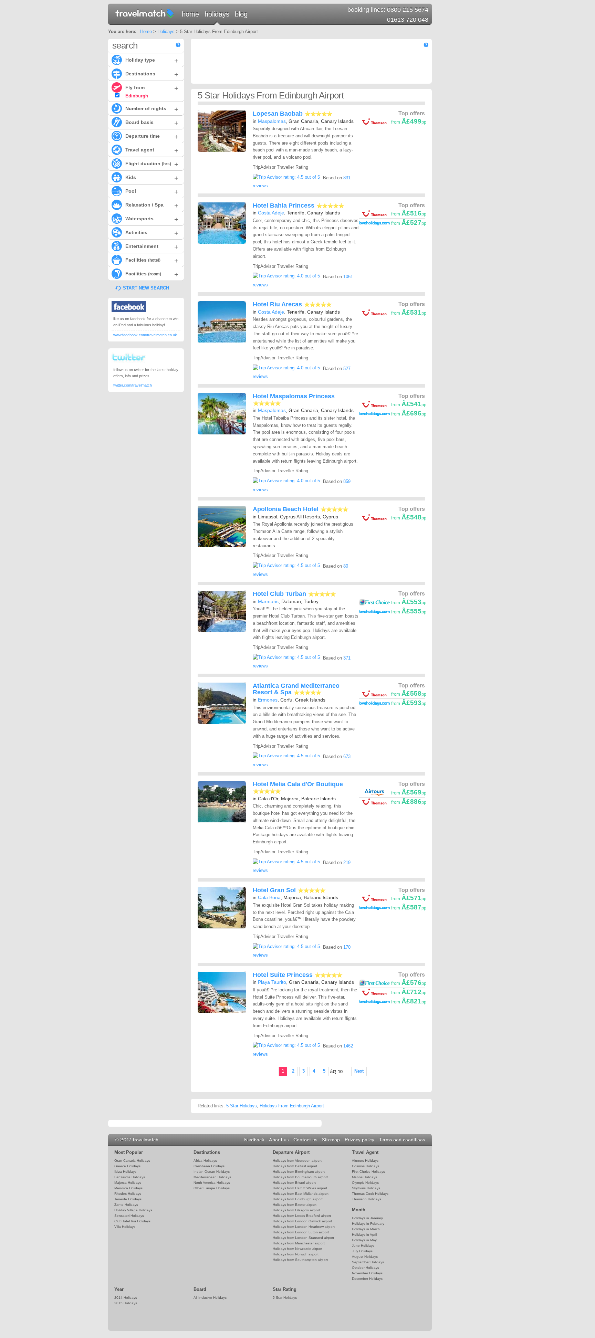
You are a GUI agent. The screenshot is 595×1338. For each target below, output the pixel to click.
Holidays (217, 14)
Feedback (254, 1140)
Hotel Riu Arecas (277, 304)
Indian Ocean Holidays (212, 1171)
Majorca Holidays (127, 1182)
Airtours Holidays (365, 1160)
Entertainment (151, 247)
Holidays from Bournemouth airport (300, 1177)
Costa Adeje (271, 212)
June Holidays (363, 1245)
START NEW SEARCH (146, 288)
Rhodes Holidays (127, 1193)
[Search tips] (178, 45)
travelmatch (145, 13)
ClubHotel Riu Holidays (132, 1221)
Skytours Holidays (366, 1188)
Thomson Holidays (366, 1199)
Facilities (151, 260)
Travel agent (151, 150)
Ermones (268, 700)
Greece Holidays (127, 1166)
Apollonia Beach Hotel (286, 509)
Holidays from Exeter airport (294, 1205)
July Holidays (362, 1251)
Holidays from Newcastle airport (297, 1249)
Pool (151, 192)
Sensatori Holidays (129, 1216)
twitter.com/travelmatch (132, 385)
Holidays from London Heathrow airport (304, 1227)
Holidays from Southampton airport (300, 1260)
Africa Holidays (205, 1160)
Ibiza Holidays (125, 1171)
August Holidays (365, 1256)
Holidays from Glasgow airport (296, 1210)
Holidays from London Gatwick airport (302, 1221)
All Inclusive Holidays (210, 1297)
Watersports (151, 219)
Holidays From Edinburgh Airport (292, 1105)
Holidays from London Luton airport (301, 1232)
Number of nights (151, 109)
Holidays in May (364, 1240)
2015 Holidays (125, 1303)
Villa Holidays (124, 1227)
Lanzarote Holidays (129, 1177)
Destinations (151, 74)
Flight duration (151, 164)
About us (279, 1140)
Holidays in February (368, 1223)
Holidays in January (367, 1218)
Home (190, 14)
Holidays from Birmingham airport (299, 1171)
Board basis (151, 123)
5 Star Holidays (241, 1105)
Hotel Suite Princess (283, 974)
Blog (241, 14)
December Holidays (367, 1279)
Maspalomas (272, 121)
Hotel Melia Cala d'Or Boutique (298, 784)
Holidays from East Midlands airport (300, 1193)
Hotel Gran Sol (274, 890)
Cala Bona (269, 897)
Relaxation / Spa (151, 205)
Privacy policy (359, 1140)
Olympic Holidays (365, 1182)
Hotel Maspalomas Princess (294, 396)
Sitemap (331, 1140)
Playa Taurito (272, 982)
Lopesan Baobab (278, 113)
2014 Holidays (125, 1297)
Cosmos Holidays (365, 1166)
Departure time (151, 136)
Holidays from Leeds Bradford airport (302, 1216)
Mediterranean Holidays (212, 1177)
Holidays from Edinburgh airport (298, 1199)
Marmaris (268, 601)
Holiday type (151, 60)
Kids (151, 178)
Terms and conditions (402, 1140)
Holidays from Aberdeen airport (297, 1160)
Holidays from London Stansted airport (303, 1238)
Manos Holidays (364, 1177)
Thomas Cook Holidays (370, 1193)
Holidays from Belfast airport (295, 1166)
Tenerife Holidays (128, 1199)
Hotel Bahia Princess (283, 205)
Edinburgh (136, 95)
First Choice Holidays (368, 1171)
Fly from (151, 88)
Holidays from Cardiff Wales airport (300, 1188)
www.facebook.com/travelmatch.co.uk (145, 335)
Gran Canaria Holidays (132, 1160)
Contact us (305, 1140)
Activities (151, 233)
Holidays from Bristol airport (294, 1182)
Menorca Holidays (128, 1188)
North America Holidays (212, 1182)
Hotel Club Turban (279, 593)
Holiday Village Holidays (133, 1210)
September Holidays (368, 1262)
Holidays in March (366, 1229)
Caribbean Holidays (209, 1166)
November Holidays (367, 1273)
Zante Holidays (126, 1205)
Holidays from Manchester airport (299, 1243)
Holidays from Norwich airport (296, 1254)
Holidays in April (364, 1234)
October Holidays (365, 1267)
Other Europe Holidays (212, 1188)
